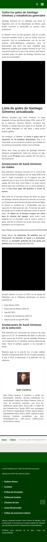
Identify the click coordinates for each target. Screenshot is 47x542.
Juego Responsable (12, 508)
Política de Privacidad (13, 492)
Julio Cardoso (23, 390)
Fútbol (13, 440)
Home (4, 440)
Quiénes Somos (11, 481)
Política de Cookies (12, 497)
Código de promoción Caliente (17, 513)
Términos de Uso (11, 502)
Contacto (8, 487)
